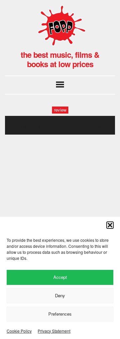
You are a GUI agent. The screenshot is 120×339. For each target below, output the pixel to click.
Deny (60, 295)
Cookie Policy (19, 331)
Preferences (60, 314)
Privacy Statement (54, 331)
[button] (110, 225)
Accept (60, 277)
